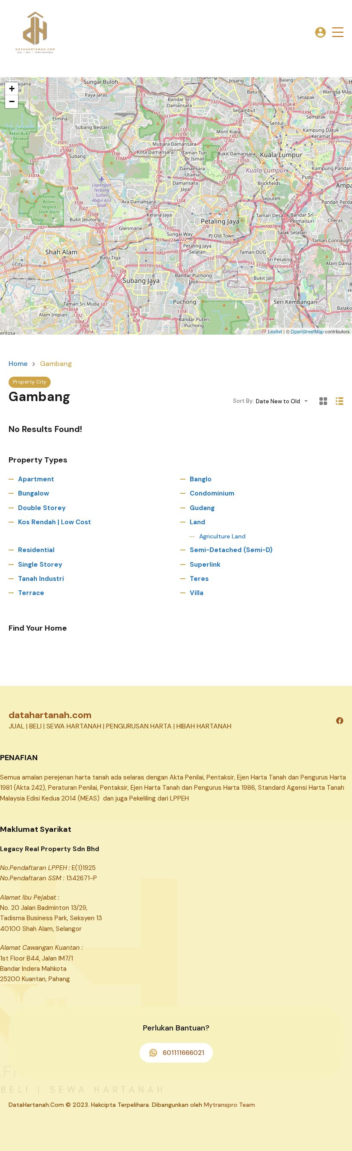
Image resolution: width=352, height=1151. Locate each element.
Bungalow (33, 493)
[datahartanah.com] (34, 31)
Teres (199, 578)
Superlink (205, 564)
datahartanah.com (50, 715)
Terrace (31, 593)
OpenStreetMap (307, 331)
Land (197, 522)
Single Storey (40, 564)
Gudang (202, 508)
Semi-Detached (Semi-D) (231, 550)
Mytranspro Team (229, 1105)
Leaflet (275, 331)
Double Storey (42, 508)
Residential (36, 550)
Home (18, 363)
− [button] (12, 101)
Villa (196, 593)
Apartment (36, 479)
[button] (337, 32)
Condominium (212, 493)
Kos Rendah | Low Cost (54, 522)
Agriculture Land (222, 536)
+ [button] (12, 88)
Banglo (201, 479)
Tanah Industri (41, 578)
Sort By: (243, 401)
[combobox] (284, 401)
